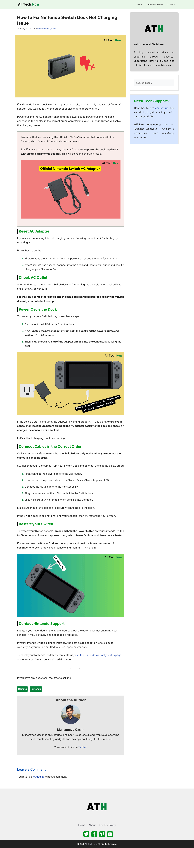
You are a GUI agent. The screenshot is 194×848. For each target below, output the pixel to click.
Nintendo (36, 689)
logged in (38, 776)
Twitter (82, 747)
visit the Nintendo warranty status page (97, 655)
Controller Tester (155, 4)
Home (81, 825)
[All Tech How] (29, 4)
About (139, 4)
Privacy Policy (107, 825)
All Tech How (91, 844)
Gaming (22, 689)
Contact (171, 4)
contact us (161, 108)
